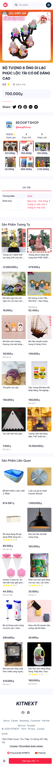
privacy (31, 728)
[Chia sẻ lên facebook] (20, 107)
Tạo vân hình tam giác (12, 433)
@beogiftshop (23, 127)
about (6, 720)
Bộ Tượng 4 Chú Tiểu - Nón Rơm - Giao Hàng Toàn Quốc (38, 301)
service (21, 725)
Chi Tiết (27, 187)
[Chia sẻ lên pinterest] (25, 107)
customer (35, 720)
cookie (40, 728)
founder (31, 725)
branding (24, 720)
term (23, 728)
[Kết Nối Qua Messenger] (28, 712)
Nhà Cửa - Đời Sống (38, 201)
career (14, 720)
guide (5, 733)
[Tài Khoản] (48, 5)
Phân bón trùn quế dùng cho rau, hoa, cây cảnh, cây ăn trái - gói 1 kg (39, 583)
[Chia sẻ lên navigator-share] (36, 107)
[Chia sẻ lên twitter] (14, 107)
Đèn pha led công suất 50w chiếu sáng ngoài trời (13, 671)
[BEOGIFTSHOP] (4, 761)
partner (46, 720)
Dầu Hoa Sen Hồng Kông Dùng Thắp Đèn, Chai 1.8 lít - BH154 (39, 671)
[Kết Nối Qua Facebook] (23, 712)
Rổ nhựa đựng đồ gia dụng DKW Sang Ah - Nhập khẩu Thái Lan (12, 537)
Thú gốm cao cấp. (11, 387)
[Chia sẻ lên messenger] (30, 107)
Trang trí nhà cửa (36, 204)
